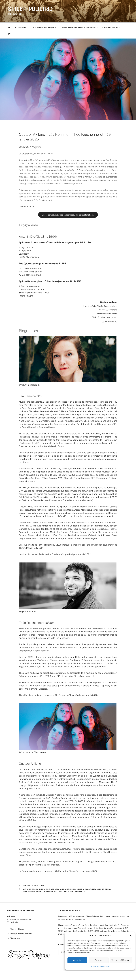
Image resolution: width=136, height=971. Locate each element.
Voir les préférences (121, 960)
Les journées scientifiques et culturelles (78, 27)
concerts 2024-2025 (34, 886)
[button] (130, 935)
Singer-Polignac (30, 9)
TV (9, 34)
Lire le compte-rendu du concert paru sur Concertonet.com (68, 215)
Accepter (77, 960)
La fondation (20, 27)
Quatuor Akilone (53, 891)
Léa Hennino (68, 889)
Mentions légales (17, 929)
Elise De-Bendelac (51, 889)
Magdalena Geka (101, 889)
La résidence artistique (43, 27)
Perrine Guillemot (33, 891)
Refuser (98, 960)
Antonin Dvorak (31, 889)
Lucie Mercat (84, 889)
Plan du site (15, 938)
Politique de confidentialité (100, 966)
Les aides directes (110, 27)
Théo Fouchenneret (74, 891)
